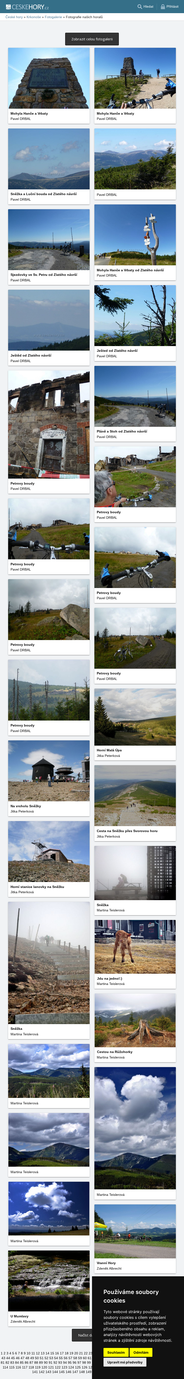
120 (44, 1367)
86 (27, 1362)
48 (27, 1358)
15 (52, 1353)
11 (33, 1353)
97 (79, 1362)
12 (38, 1353)
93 (60, 1362)
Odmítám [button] (141, 1352)
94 (65, 1362)
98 (84, 1362)
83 (12, 1362)
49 (32, 1358)
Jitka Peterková (108, 756)
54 (56, 1358)
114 (5, 1367)
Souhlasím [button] (116, 1352)
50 (37, 1358)
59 (80, 1358)
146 (68, 1372)
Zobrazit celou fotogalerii (92, 39)
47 (22, 1358)
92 (55, 1362)
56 (66, 1358)
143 (48, 1372)
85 (22, 1362)
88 (36, 1362)
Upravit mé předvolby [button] (125, 1362)
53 (51, 1358)
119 (37, 1367)
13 (43, 1353)
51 (42, 1358)
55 (61, 1358)
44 (8, 1358)
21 (81, 1353)
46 (18, 1358)
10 (28, 1353)
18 (67, 1353)
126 (84, 1367)
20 (76, 1353)
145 (62, 1372)
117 (25, 1367)
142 (42, 1372)
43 (3, 1358)
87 (31, 1362)
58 (75, 1358)
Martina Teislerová (111, 910)
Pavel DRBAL (21, 119)
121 (51, 1367)
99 (89, 1362)
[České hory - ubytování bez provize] (27, 7)
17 (62, 1353)
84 (17, 1362)
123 (64, 1367)
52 (46, 1358)
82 (7, 1362)
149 (89, 1372)
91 (50, 1362)
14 (47, 1353)
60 (85, 1358)
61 (90, 1358)
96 (74, 1362)
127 (91, 1367)
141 (35, 1372)
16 (57, 1353)
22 (86, 1353)
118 (31, 1367)
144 (55, 1372)
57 (70, 1358)
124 (71, 1367)
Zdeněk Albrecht (109, 1268)
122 (58, 1367)
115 (12, 1367)
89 (41, 1362)
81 (3, 1362)
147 (75, 1372)
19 (71, 1353)
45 (13, 1358)
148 (82, 1372)
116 (18, 1367)
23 (90, 1353)
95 (70, 1362)
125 (78, 1367)
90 (46, 1362)
